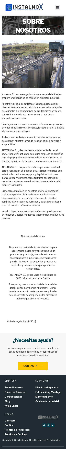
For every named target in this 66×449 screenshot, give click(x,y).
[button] (57, 7)
